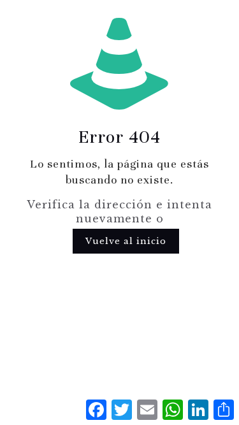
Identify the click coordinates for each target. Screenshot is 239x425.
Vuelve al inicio (125, 241)
